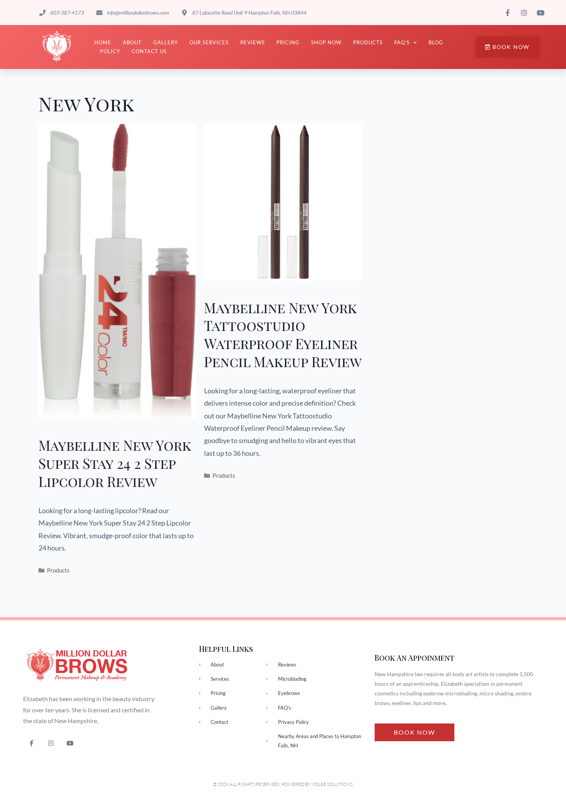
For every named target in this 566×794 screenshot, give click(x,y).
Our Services (209, 42)
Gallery (165, 42)
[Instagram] (51, 743)
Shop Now (326, 42)
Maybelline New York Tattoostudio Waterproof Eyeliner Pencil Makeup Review (283, 334)
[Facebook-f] (31, 743)
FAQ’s (402, 42)
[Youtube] (70, 743)
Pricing (288, 42)
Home (102, 42)
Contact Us (149, 51)
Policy (110, 51)
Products (368, 42)
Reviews (252, 42)
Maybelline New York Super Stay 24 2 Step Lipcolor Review (115, 463)
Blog (436, 42)
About (132, 42)
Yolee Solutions (332, 784)
